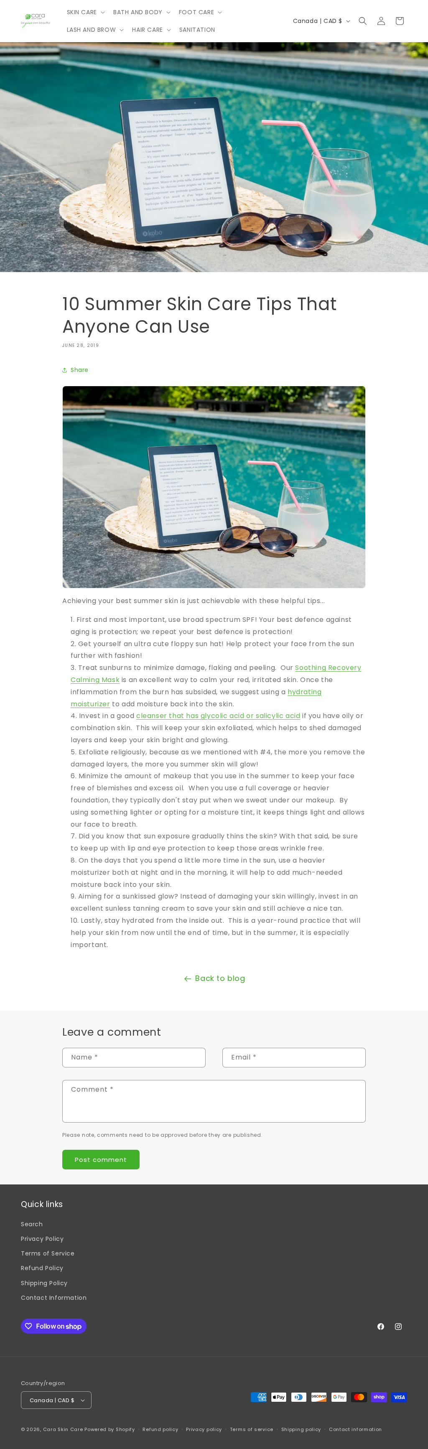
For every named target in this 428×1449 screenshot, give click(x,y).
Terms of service (251, 1429)
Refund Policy (42, 1268)
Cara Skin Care (63, 1429)
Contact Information (54, 1298)
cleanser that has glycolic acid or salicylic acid (218, 716)
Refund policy (160, 1429)
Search (32, 1224)
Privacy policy (204, 1429)
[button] (85, 12)
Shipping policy (301, 1429)
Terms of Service (48, 1253)
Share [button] (80, 370)
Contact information (355, 1429)
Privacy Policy (42, 1239)
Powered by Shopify (109, 1429)
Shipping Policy (44, 1283)
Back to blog (220, 978)
